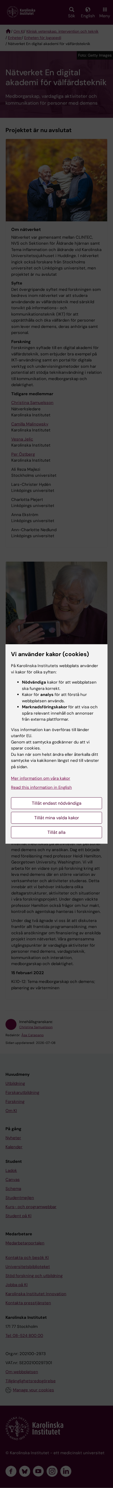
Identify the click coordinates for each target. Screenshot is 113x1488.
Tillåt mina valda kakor (56, 818)
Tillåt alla (56, 832)
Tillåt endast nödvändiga (56, 803)
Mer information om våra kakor (40, 778)
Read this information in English (41, 787)
